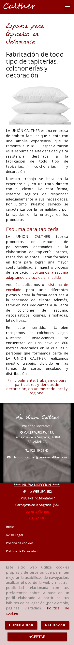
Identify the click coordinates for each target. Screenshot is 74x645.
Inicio (10, 527)
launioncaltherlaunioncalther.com (40, 457)
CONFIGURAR (21, 625)
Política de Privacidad (21, 551)
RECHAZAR (55, 625)
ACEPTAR (37, 637)
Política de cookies (20, 543)
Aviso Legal (14, 535)
